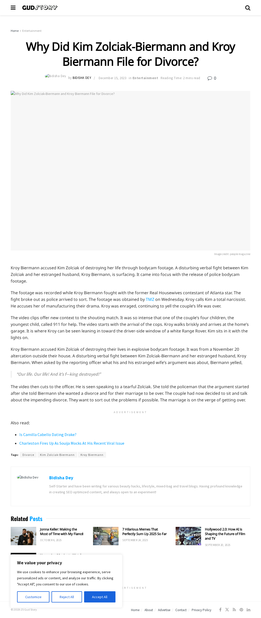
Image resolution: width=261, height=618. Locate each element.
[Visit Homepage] (130, 7)
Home (15, 31)
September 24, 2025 (135, 540)
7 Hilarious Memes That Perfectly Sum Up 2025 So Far (144, 531)
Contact (181, 610)
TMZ (150, 299)
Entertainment (32, 31)
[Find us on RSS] (234, 610)
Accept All (99, 597)
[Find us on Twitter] (227, 610)
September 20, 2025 (217, 545)
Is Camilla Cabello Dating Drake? (47, 434)
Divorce (28, 455)
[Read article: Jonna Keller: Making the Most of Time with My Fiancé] (23, 536)
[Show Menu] (13, 7)
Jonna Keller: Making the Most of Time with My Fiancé (61, 531)
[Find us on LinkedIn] (248, 610)
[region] (66, 581)
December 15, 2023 (112, 78)
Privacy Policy (201, 610)
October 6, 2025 (51, 540)
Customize (33, 597)
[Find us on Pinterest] (241, 610)
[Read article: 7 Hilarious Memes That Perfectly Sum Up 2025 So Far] (106, 536)
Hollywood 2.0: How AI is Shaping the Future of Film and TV (225, 534)
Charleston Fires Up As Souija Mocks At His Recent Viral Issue (71, 443)
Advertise (164, 610)
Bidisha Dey (82, 78)
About (149, 610)
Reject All (67, 597)
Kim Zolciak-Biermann (57, 455)
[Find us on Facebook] (220, 610)
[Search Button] (247, 7)
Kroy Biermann (92, 455)
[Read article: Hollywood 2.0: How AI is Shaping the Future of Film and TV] (188, 536)
